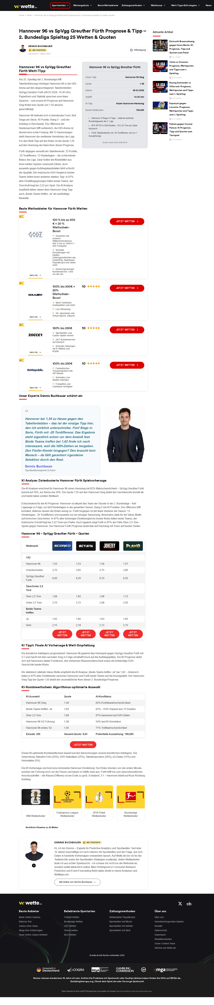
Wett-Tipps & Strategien (184, 5)
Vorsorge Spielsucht (133, 981)
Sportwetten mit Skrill (119, 930)
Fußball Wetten (71, 917)
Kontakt (158, 926)
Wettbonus (156, 5)
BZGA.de (175, 978)
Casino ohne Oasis (28, 926)
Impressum (160, 934)
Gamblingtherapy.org (81, 981)
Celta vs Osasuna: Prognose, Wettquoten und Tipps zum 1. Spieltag (181, 68)
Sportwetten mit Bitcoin (120, 921)
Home (21, 15)
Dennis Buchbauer (40, 46)
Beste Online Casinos (29, 917)
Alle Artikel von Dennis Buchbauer (75, 882)
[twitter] (180, 903)
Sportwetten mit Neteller (121, 926)
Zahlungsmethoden (132, 5)
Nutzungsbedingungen (143, 991)
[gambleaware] (100, 969)
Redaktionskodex (163, 939)
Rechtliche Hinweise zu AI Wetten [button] (42, 827)
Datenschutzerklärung (124, 991)
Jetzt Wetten (125, 221)
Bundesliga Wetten (73, 921)
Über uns (159, 917)
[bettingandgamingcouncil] (75, 969)
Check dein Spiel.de (105, 981)
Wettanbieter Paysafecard (122, 917)
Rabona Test (25, 921)
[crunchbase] (189, 903)
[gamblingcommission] (125, 969)
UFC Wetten (70, 926)
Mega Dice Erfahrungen (31, 930)
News (209, 5)
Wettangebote (81, 5)
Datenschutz (161, 930)
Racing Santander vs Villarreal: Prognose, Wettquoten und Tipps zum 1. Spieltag (181, 88)
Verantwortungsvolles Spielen (169, 921)
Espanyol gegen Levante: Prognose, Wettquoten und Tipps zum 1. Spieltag (181, 109)
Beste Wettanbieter (108, 5)
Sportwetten (59, 5)
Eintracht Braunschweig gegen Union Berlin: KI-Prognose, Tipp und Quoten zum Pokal (181, 47)
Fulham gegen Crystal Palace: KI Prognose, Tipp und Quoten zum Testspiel (180, 130)
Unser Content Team (165, 943)
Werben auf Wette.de (165, 948)
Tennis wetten (71, 930)
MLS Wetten (70, 934)
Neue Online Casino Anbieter (33, 934)
